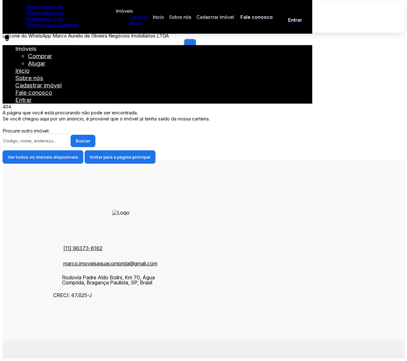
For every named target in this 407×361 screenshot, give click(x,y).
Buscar (83, 140)
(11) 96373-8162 (82, 248)
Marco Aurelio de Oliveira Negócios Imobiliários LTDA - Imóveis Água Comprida (51, 15)
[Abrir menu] (7, 38)
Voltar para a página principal (120, 157)
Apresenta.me (46, 348)
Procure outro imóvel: (26, 131)
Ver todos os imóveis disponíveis (43, 157)
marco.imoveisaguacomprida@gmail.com (110, 263)
